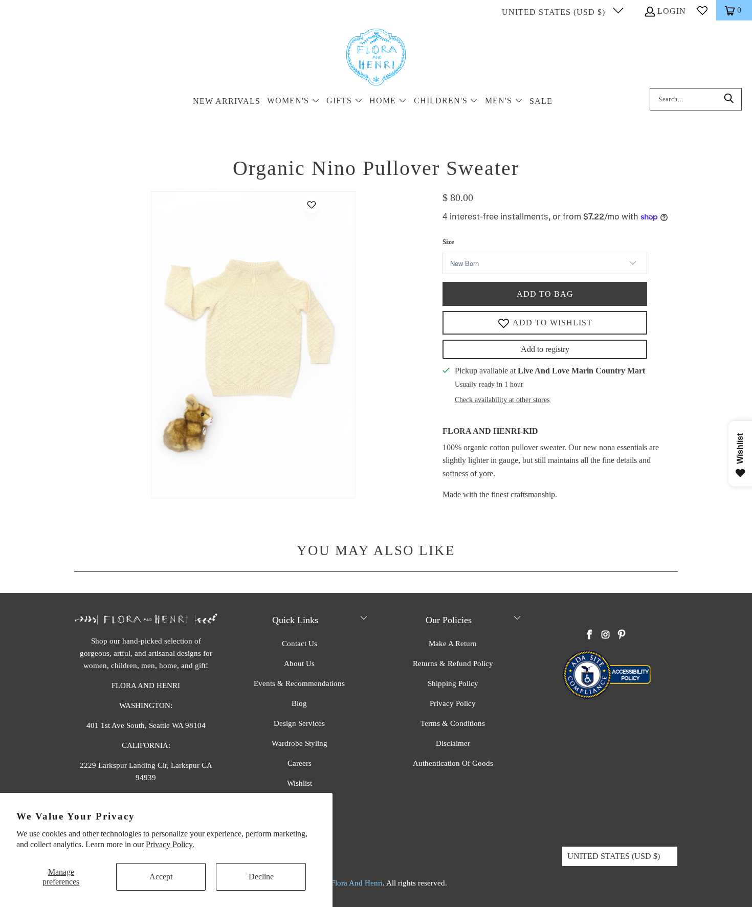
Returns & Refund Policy (453, 663)
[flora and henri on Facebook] (590, 635)
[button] (293, 101)
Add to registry (545, 349)
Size (448, 242)
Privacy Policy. (170, 844)
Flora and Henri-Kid (490, 431)
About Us (299, 663)
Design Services (299, 723)
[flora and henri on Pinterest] (621, 635)
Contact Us (299, 643)
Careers (299, 763)
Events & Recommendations (299, 683)
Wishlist (299, 783)
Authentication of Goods (453, 763)
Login (671, 11)
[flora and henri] (376, 58)
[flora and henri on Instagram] (606, 635)
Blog (299, 703)
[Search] (729, 99)
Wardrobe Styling (299, 743)
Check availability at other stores (502, 400)
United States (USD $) (555, 12)
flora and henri (357, 883)
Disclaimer (453, 743)
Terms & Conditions (453, 723)
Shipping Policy (453, 683)
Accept (160, 876)
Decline (261, 876)
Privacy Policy (453, 703)
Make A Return (453, 643)
